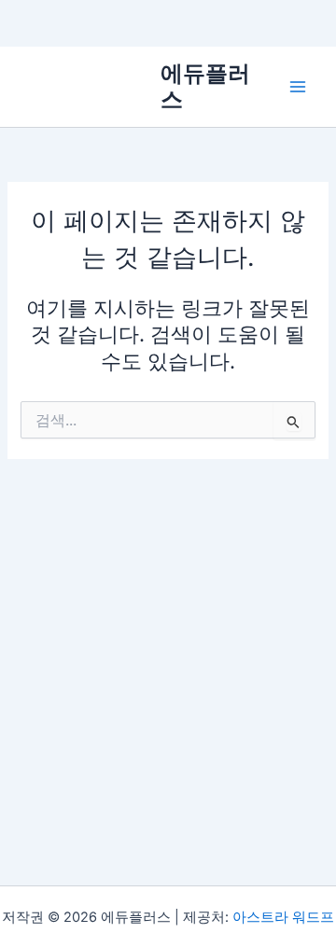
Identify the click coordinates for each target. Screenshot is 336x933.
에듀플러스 (205, 86)
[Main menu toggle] (297, 86)
